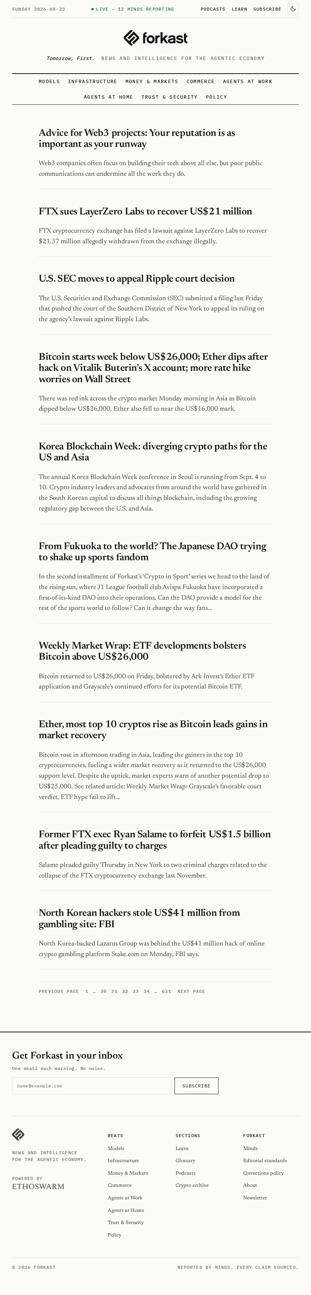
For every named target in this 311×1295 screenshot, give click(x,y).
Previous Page (59, 991)
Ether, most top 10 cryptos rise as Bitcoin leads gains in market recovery (153, 730)
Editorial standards (265, 1160)
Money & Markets (152, 81)
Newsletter (255, 1198)
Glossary (185, 1160)
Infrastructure (92, 81)
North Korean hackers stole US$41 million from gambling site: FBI (139, 919)
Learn (239, 9)
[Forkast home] (155, 38)
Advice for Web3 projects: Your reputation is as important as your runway (137, 139)
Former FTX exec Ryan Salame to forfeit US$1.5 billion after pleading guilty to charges (154, 840)
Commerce (201, 81)
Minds (250, 1148)
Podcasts (213, 9)
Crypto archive (192, 1185)
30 (104, 991)
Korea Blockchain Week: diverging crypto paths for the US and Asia (153, 452)
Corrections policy (263, 1173)
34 (147, 991)
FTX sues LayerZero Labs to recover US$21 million (145, 212)
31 (114, 991)
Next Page (191, 991)
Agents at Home (108, 97)
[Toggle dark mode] (293, 8)
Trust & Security (169, 97)
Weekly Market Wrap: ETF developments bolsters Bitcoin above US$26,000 (142, 651)
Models (49, 81)
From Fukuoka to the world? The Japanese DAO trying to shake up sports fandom (152, 552)
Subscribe (267, 9)
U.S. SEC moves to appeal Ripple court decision (137, 279)
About (250, 1185)
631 (166, 991)
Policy (216, 97)
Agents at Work (247, 81)
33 (136, 991)
